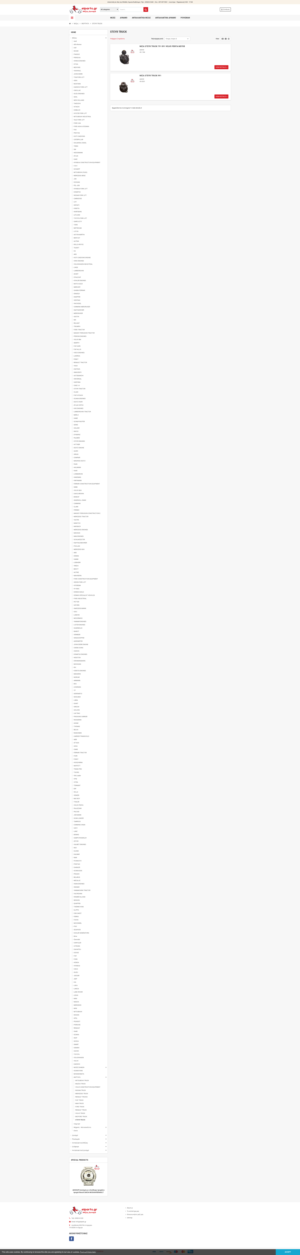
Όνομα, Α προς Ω (171, 39)
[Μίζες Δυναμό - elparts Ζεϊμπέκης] (83, 9)
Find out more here (88, 1252)
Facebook (71, 1238)
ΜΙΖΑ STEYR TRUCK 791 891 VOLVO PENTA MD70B (162, 46)
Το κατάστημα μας (133, 1211)
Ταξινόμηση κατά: (157, 39)
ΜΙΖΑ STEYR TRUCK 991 (150, 75)
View (217, 39)
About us (130, 1208)
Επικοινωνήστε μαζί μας (135, 1214)
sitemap (129, 1218)
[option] (88, 1179)
